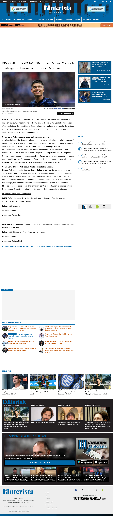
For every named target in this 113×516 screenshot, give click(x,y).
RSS (46, 496)
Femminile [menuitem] (59, 19)
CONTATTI (53, 1)
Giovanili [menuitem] (49, 19)
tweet (69, 108)
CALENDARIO (43, 1)
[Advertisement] (94, 296)
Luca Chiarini (8, 113)
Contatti (48, 499)
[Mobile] (104, 206)
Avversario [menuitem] (31, 19)
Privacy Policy (49, 505)
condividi (58, 108)
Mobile (47, 493)
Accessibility (49, 502)
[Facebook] (95, 1)
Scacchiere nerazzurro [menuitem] (91, 19)
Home (5, 1)
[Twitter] (99, 1)
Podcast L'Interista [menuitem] (73, 19)
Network (13, 1)
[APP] (84, 206)
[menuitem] (2, 19)
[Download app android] (110, 1)
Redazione (23, 1)
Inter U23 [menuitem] (40, 19)
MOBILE (61, 1)
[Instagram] (103, 1)
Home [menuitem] (8, 19)
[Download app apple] (106, 1)
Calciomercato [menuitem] (18, 19)
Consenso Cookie (51, 508)
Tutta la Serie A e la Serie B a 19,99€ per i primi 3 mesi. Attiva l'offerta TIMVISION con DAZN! (38, 246)
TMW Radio (33, 1)
